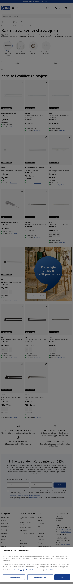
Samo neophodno (40, 577)
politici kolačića (49, 570)
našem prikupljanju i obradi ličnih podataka (26, 570)
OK (62, 577)
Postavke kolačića (14, 577)
